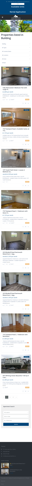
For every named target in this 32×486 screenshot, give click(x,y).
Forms (2, 484)
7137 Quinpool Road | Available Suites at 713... (16, 130)
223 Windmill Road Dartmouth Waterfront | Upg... (12, 253)
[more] (4, 97)
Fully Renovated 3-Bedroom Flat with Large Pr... (15, 88)
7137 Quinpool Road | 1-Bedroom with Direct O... (15, 212)
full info (27, 99)
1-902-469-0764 (11, 1)
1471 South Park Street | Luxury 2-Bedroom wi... (14, 171)
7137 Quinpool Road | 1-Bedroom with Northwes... (15, 335)
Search (16, 424)
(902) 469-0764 (6, 451)
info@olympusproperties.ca (9, 456)
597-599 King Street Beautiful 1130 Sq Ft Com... (16, 376)
